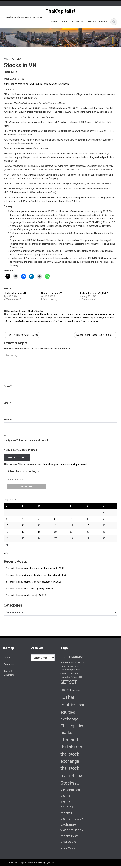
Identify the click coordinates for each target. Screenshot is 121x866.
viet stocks (19, 321)
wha (73, 848)
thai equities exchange (104, 314)
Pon (15, 72)
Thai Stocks (75, 317)
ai (69, 662)
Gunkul (78, 670)
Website (8, 419)
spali (78, 691)
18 (23, 532)
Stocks (31, 311)
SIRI (73, 690)
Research (23, 311)
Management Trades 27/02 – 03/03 (95, 335)
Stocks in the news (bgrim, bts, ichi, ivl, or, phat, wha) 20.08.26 (36, 575)
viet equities (108, 317)
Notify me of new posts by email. (20, 450)
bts (82, 662)
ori (82, 673)
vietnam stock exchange (67, 321)
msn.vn (44, 84)
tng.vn (58, 84)
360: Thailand (13, 314)
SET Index (76, 314)
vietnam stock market (88, 321)
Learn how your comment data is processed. (65, 464)
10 (7, 525)
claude (70, 666)
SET (69, 314)
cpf (75, 666)
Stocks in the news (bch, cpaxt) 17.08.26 (26, 595)
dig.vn (7, 84)
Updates (39, 311)
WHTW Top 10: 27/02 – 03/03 (22, 335)
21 (71, 532)
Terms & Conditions (97, 21)
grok (69, 670)
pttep (74, 677)
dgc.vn (14, 84)
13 (55, 525)
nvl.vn (51, 84)
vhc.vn (65, 84)
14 (71, 525)
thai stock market (61, 317)
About (64, 21)
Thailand (85, 317)
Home (54, 21)
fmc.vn (21, 84)
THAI (62, 698)
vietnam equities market (44, 321)
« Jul (6, 553)
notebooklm (75, 673)
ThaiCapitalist (60, 11)
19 (39, 532)
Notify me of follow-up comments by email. (26, 440)
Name (8, 386)
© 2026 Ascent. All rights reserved (19, 862)
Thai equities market (13, 317)
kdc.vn (36, 84)
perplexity (64, 677)
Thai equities (87, 314)
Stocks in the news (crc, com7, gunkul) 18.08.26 (29, 588)
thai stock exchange (43, 317)
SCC (80, 677)
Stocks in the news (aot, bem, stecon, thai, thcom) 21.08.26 (35, 568)
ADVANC (64, 662)
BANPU (78, 662)
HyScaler (50, 862)
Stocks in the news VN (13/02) (94, 293)
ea (78, 666)
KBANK (63, 673)
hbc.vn (29, 84)
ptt (70, 677)
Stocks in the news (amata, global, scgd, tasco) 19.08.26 (33, 581)
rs (78, 677)
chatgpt (63, 666)
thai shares (28, 317)
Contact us (77, 21)
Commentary (12, 311)
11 (23, 525)
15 (87, 525)
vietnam (28, 321)
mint (69, 673)
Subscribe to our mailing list (23, 471)
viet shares (9, 321)
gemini (63, 670)
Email (7, 403)
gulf (73, 670)
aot (72, 662)
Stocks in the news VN (15, 293)
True (77, 784)
